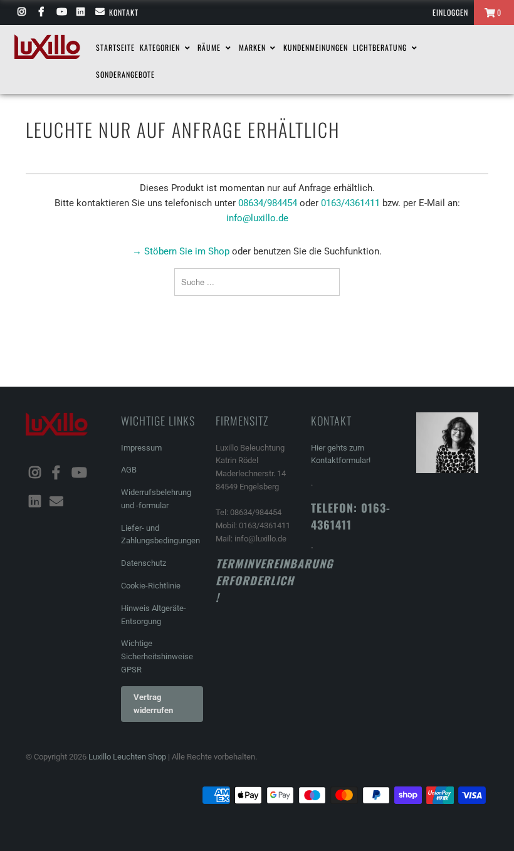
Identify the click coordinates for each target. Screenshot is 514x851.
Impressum (141, 447)
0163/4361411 (350, 203)
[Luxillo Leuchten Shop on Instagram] (21, 12)
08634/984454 (267, 203)
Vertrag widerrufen (153, 703)
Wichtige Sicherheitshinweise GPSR (157, 656)
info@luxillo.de (257, 218)
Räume (210, 47)
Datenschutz (143, 563)
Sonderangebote (125, 74)
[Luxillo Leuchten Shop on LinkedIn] (80, 12)
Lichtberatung (381, 47)
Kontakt (124, 12)
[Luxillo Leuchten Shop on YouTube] (60, 12)
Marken (253, 47)
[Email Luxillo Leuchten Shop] (99, 12)
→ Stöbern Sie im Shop (180, 251)
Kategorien (161, 47)
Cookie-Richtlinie (151, 585)
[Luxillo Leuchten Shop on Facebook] (40, 12)
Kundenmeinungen (315, 47)
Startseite (115, 47)
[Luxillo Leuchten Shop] (47, 46)
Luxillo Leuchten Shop (127, 756)
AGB (129, 469)
